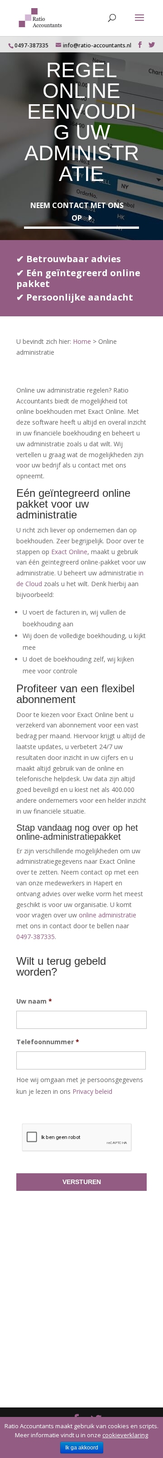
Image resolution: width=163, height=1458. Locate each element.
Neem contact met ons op (77, 211)
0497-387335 (31, 45)
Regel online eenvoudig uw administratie (81, 121)
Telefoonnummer (47, 1042)
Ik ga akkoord (81, 1447)
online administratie (107, 915)
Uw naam (34, 1001)
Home (82, 341)
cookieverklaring (125, 1435)
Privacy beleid (92, 1091)
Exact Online (69, 551)
